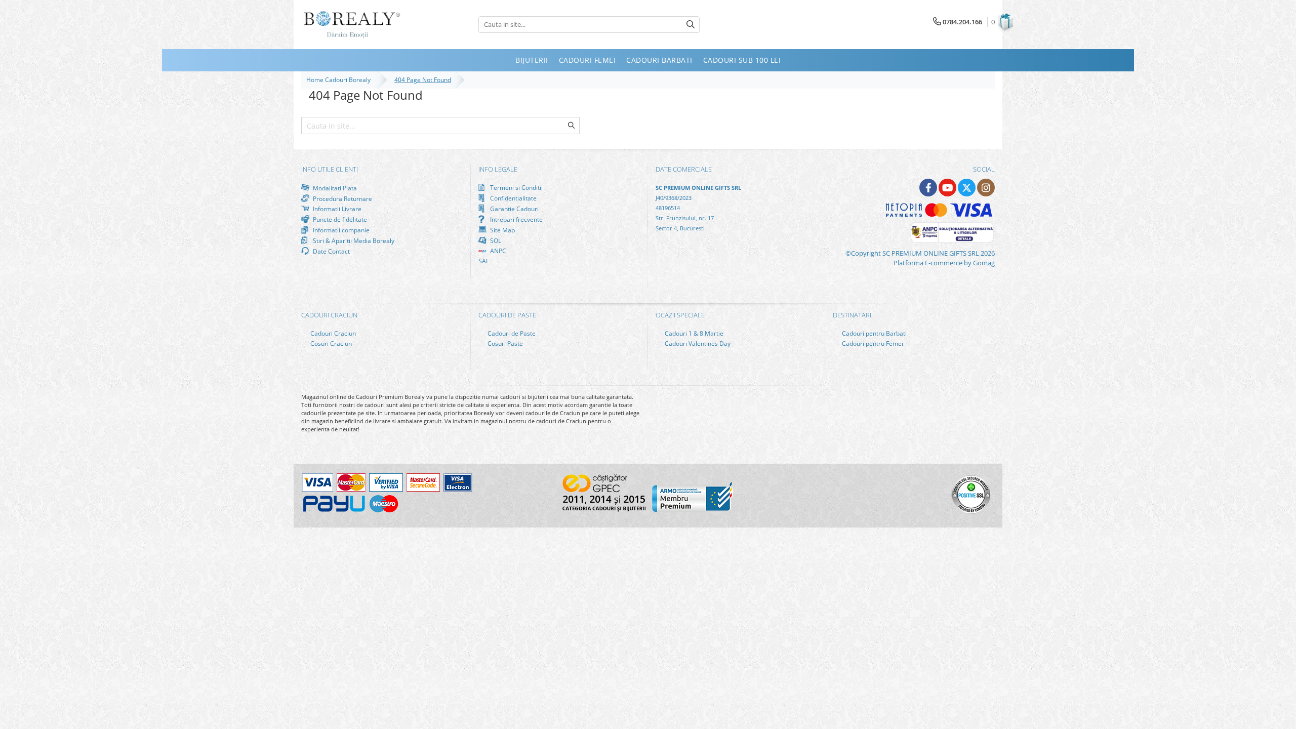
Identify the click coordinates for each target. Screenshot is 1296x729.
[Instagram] (986, 187)
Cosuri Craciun (330, 343)
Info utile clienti (329, 169)
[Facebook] (928, 187)
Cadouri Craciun (332, 333)
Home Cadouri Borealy (340, 79)
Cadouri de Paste (511, 333)
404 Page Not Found (422, 79)
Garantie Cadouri (514, 209)
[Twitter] (967, 187)
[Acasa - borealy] (351, 25)
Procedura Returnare (341, 198)
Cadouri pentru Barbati (873, 333)
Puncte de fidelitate (339, 219)
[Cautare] (690, 24)
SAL (483, 261)
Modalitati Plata (334, 188)
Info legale (497, 169)
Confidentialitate (513, 198)
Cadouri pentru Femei (871, 343)
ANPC (497, 251)
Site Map (502, 230)
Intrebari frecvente (516, 219)
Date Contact (330, 251)
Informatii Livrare (336, 209)
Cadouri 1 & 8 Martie (693, 333)
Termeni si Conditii (516, 187)
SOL (495, 240)
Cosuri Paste (504, 343)
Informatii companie (340, 230)
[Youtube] (947, 187)
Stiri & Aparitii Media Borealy (352, 240)
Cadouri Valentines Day (697, 343)
